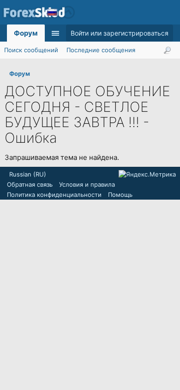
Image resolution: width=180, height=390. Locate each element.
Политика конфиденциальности (54, 194)
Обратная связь (30, 184)
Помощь (120, 194)
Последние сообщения (100, 50)
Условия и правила (87, 184)
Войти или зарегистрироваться (119, 33)
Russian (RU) (27, 174)
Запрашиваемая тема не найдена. (62, 157)
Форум (26, 33)
